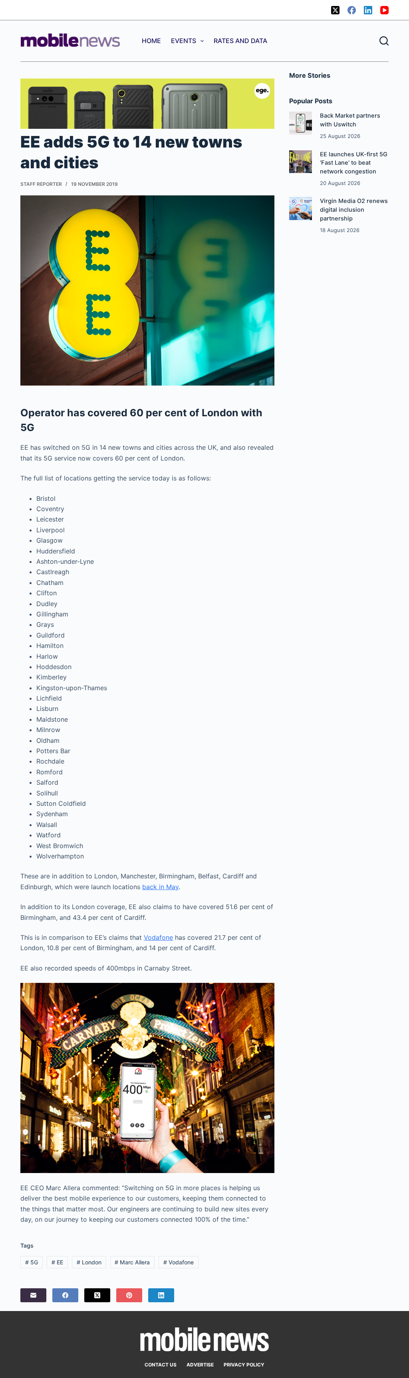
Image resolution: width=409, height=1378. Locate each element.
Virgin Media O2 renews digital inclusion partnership (354, 209)
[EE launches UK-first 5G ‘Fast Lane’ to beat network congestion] (300, 161)
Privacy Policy (244, 1365)
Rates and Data (240, 41)
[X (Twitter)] (335, 10)
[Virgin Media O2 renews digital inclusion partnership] (300, 208)
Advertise (200, 1365)
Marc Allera (132, 1262)
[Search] (384, 40)
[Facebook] (351, 10)
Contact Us (161, 1365)
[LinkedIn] (368, 10)
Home (151, 41)
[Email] (33, 1295)
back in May (160, 887)
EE (57, 1262)
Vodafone (158, 937)
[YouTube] (384, 10)
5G (31, 1262)
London (89, 1262)
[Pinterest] (129, 1295)
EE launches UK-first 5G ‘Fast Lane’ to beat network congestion (353, 163)
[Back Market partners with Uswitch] (300, 123)
